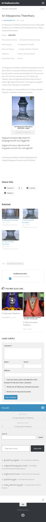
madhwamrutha (9, 20)
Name (6, 362)
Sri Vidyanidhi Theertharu (10, 220)
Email (26, 362)
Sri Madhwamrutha (10, 3)
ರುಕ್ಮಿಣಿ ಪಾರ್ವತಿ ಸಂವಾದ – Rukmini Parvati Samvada (22, 474)
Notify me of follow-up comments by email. (23, 387)
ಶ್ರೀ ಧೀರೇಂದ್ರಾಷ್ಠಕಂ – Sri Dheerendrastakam (19, 479)
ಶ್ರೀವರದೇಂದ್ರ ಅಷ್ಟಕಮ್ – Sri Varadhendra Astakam (21, 460)
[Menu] (43, 3)
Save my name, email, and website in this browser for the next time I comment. (20, 381)
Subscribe (37, 448)
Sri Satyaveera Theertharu (11, 313)
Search (41, 437)
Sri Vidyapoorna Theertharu (15, 263)
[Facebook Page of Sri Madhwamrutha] (42, 407)
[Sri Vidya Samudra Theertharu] (31, 214)
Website (7, 370)
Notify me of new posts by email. (19, 392)
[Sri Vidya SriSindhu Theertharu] (10, 235)
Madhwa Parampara (9, 9)
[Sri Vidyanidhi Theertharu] (10, 214)
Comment (8, 346)
